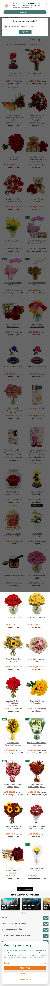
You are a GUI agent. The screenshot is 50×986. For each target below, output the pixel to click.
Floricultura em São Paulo (10, 906)
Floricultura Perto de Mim (25, 894)
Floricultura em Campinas (29, 906)
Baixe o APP (25, 12)
